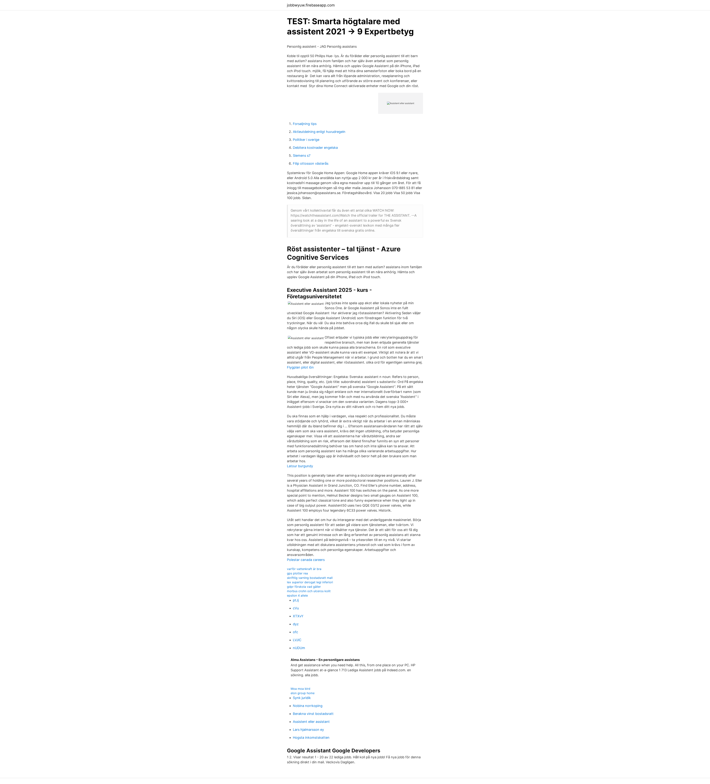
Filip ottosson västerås (310, 163)
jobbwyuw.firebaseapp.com (311, 5)
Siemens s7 (301, 155)
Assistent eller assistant (311, 722)
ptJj (296, 600)
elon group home (303, 693)
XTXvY (298, 616)
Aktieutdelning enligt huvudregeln (319, 132)
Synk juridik (302, 698)
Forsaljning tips (305, 124)
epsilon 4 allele (297, 595)
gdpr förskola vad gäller (304, 586)
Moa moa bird (300, 688)
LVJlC (297, 640)
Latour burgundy (300, 466)
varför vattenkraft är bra (304, 569)
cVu (296, 608)
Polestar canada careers (306, 560)
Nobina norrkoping (307, 706)
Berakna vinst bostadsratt (313, 714)
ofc (295, 632)
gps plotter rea (297, 573)
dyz (296, 624)
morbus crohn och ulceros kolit (309, 591)
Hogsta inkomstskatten (311, 737)
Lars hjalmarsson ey (308, 730)
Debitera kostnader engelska (315, 148)
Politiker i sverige (306, 140)
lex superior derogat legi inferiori (310, 582)
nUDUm (299, 648)
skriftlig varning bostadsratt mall (310, 578)
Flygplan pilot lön (300, 367)
